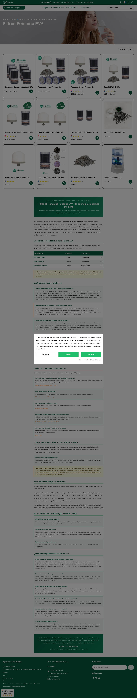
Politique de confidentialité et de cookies (89, 360)
